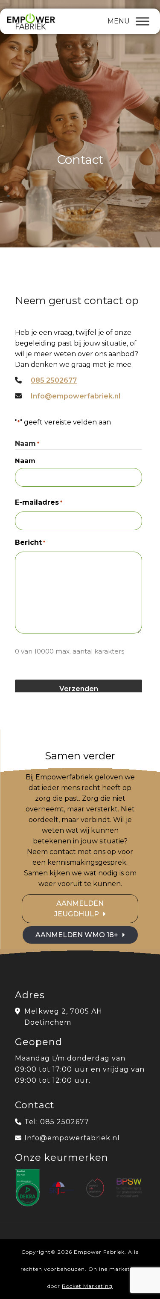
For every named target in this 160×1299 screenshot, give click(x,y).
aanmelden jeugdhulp (79, 908)
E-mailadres (38, 502)
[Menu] (142, 21)
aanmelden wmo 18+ (76, 935)
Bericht (30, 542)
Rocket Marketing (87, 1286)
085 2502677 (54, 380)
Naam (25, 460)
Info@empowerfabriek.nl (75, 396)
